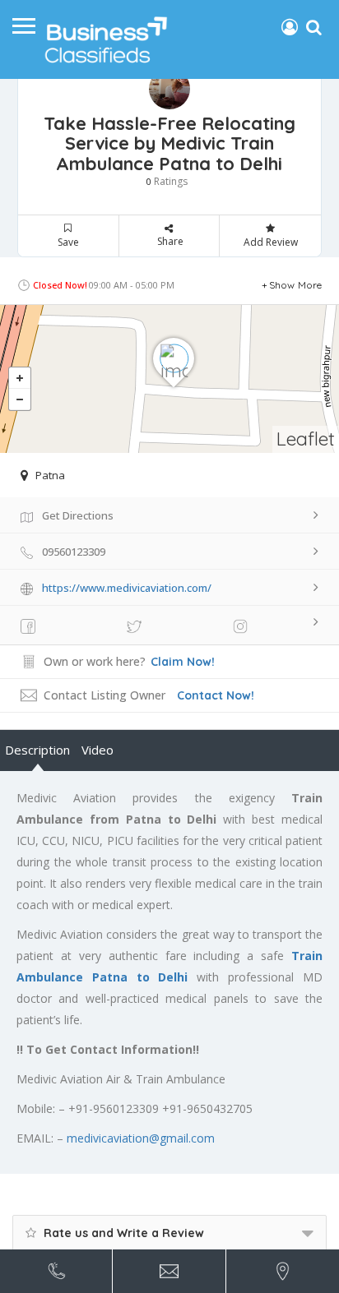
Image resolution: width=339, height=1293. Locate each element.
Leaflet (305, 438)
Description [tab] (37, 749)
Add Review (271, 242)
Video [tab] (97, 749)
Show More (296, 285)
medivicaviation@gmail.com (141, 1138)
